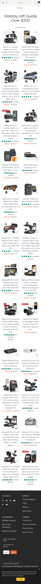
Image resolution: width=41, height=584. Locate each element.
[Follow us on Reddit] (7, 504)
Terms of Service (29, 524)
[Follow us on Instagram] (10, 501)
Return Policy (27, 532)
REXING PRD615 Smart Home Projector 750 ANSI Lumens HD (10, 363)
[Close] (39, 569)
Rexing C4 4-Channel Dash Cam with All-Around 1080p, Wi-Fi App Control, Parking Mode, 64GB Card (10, 472)
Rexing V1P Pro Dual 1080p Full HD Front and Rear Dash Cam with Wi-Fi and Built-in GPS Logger (30, 472)
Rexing (19, 566)
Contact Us (26, 520)
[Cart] (38, 3)
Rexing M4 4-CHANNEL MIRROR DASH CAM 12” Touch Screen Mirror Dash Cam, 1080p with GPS (10, 243)
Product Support (29, 499)
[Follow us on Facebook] (3, 501)
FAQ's (24, 503)
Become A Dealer (9, 531)
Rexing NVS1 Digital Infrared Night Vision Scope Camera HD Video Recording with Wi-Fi (30, 324)
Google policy (20, 575)
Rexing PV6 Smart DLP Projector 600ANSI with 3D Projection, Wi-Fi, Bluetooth (30, 365)
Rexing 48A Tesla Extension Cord (30, 166)
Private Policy (27, 528)
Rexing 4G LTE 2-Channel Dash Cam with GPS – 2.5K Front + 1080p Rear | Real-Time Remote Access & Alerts (10, 132)
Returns (25, 507)
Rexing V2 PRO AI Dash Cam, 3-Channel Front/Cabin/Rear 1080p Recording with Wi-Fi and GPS (30, 285)
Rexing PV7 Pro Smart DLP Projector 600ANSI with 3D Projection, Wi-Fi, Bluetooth (30, 436)
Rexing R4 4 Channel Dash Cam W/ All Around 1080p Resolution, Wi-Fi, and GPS (30, 130)
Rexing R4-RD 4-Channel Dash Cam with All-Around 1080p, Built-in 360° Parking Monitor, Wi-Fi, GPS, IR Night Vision (10, 92)
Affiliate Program (9, 520)
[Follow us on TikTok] (3, 504)
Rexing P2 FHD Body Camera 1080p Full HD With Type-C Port (10, 167)
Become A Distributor (6, 525)
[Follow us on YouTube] (14, 501)
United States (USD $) (11, 563)
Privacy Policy (12, 575)
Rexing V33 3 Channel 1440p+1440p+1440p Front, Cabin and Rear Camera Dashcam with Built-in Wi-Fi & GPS (10, 325)
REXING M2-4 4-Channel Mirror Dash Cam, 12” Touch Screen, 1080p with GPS (30, 90)
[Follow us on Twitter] (7, 501)
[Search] (7, 3)
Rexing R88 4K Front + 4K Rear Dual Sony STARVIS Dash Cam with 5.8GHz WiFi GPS (10, 284)
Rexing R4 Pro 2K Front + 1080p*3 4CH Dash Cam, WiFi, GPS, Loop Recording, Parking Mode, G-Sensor (11, 437)
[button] (7, 58)
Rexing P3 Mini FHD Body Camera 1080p (30, 200)
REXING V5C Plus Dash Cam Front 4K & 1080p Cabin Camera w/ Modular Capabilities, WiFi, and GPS (30, 52)
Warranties (26, 511)
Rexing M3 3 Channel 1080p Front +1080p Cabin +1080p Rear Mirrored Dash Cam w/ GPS (10, 204)
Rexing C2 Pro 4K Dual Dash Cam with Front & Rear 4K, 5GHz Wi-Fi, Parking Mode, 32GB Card (30, 400)
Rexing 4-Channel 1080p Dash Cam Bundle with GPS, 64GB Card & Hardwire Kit (11, 51)
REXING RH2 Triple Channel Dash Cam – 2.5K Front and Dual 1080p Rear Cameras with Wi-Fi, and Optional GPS (10, 401)
